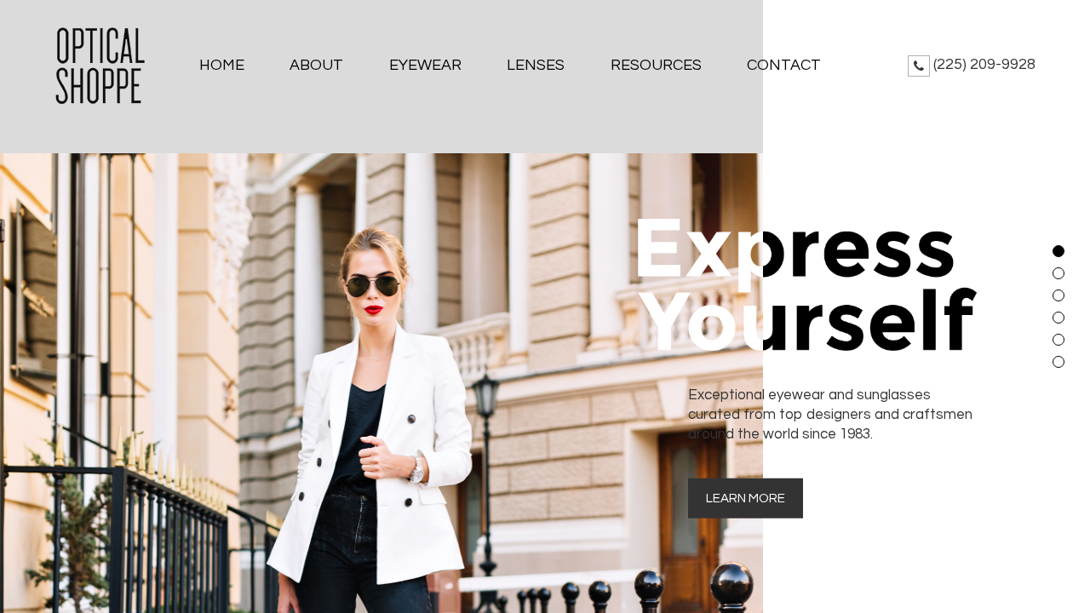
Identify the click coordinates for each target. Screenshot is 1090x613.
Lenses (536, 65)
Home (221, 65)
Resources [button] (656, 65)
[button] (1058, 251)
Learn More (745, 497)
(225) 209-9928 (984, 64)
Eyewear (425, 65)
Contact (784, 65)
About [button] (316, 65)
